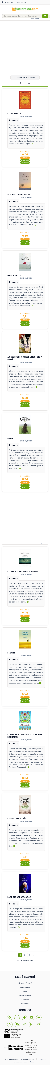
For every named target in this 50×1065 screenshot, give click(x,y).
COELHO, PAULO (26, 116)
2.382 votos (25, 160)
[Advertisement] (25, 48)
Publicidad (25, 1000)
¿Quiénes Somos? (25, 983)
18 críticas (25, 406)
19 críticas (25, 621)
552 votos (25, 322)
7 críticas (25, 702)
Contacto (25, 1004)
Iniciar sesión (8, 2)
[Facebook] (9, 1017)
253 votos (25, 485)
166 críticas (25, 162)
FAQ (25, 991)
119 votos (25, 944)
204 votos (25, 618)
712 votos (25, 241)
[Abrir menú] (45, 16)
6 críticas (25, 865)
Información (25, 987)
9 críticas (25, 786)
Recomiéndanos (25, 995)
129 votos (25, 862)
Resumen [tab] (13, 120)
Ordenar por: (26, 77)
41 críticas (25, 324)
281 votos (25, 403)
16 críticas (25, 487)
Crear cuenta (21, 2)
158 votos (25, 783)
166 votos (25, 699)
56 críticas (25, 244)
